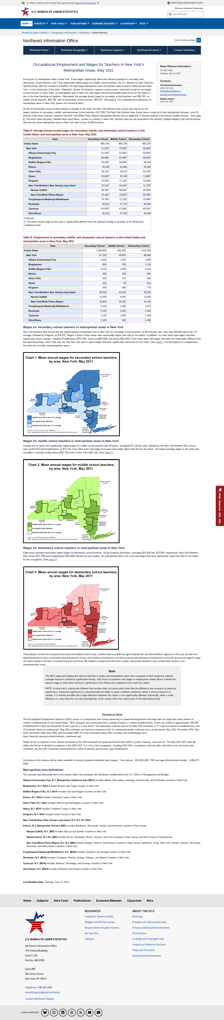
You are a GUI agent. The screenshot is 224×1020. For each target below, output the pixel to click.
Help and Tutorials (143, 950)
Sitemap (137, 916)
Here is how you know (85, 2)
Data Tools (61, 901)
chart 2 (108, 452)
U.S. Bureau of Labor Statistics (54, 12)
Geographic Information (64, 32)
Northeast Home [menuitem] (39, 50)
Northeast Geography (73, 50)
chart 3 (52, 559)
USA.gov (89, 939)
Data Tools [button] (58, 23)
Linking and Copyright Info (148, 939)
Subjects (42, 901)
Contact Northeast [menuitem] (184, 50)
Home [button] (25, 23)
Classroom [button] (127, 23)
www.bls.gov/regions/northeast (173, 95)
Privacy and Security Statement (151, 927)
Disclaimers (139, 933)
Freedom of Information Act (149, 922)
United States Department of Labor (186, 2)
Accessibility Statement (146, 955)
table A (112, 99)
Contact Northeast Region (39, 998)
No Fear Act (92, 933)
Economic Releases (109, 901)
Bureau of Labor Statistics (35, 32)
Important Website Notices (148, 944)
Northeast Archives (148, 50)
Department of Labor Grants (102, 927)
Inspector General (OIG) (99, 916)
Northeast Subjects (111, 50)
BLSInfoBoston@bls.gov (170, 91)
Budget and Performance (100, 922)
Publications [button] (78, 23)
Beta (150, 901)
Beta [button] (143, 23)
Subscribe (198, 8)
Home (27, 901)
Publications (82, 901)
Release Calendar (183, 8)
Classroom (134, 901)
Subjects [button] (40, 23)
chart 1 (159, 342)
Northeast (85, 32)
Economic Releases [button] (103, 23)
